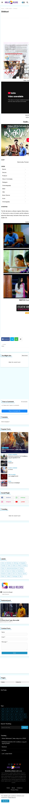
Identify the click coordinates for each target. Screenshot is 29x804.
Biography (23, 563)
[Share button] (20, 339)
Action (2, 563)
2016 (3, 717)
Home (2, 8)
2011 (7, 714)
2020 (20, 717)
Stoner (2, 576)
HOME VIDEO (9, 8)
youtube (23, 501)
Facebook (6, 339)
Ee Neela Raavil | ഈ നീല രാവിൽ (9, 620)
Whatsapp (16, 339)
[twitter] (12, 764)
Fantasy (25, 565)
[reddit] (20, 764)
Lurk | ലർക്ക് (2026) (7, 753)
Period (8, 571)
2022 (3, 719)
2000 (3, 709)
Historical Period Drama (12, 568)
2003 (16, 709)
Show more (25, 355)
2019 (16, 717)
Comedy (3, 565)
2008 (17, 711)
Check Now (11, 797)
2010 (3, 714)
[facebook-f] (9, 764)
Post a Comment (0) (14, 411)
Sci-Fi (14, 573)
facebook (8, 497)
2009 (21, 711)
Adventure (8, 563)
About (13, 788)
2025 (16, 719)
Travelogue (15, 576)
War (21, 576)
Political (13, 571)
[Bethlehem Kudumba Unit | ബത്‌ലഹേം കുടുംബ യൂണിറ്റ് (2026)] (4, 457)
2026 (21, 719)
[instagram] (17, 764)
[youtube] (14, 764)
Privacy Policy (14, 790)
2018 (12, 717)
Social (19, 573)
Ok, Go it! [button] (5, 801)
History (21, 568)
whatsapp (23, 497)
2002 (12, 709)
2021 (25, 717)
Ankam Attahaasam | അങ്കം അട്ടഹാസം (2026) (14, 738)
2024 (12, 719)
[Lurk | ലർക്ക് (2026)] (4, 477)
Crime (9, 565)
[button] (23, 2)
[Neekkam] (4, 463)
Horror (2, 571)
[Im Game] (4, 470)
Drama (14, 565)
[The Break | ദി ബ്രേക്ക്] (4, 483)
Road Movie (20, 571)
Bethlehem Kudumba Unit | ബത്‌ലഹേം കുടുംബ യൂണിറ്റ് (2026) (14, 742)
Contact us (19, 788)
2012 (11, 714)
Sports (24, 573)
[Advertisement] (14, 383)
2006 (7, 711)
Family (19, 565)
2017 (7, 717)
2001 (7, 709)
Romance (3, 573)
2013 (16, 714)
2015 (25, 714)
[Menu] (2, 2)
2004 (21, 709)
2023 (7, 719)
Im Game (4, 750)
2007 (12, 711)
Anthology (16, 563)
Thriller (8, 576)
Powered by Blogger (7, 592)
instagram (8, 501)
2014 (20, 714)
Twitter (12, 339)
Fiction (2, 568)
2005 (3, 711)
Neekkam (4, 747)
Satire (9, 573)
